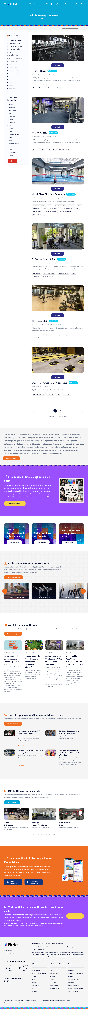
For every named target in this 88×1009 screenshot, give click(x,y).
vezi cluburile (42, 542)
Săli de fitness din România (72, 28)
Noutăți (49, 4)
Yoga (10, 149)
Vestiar (11, 85)
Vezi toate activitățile (13, 577)
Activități (34, 976)
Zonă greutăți (12, 152)
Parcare (11, 64)
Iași (32, 988)
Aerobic (11, 105)
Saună (10, 82)
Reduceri (69, 4)
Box (10, 114)
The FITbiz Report (73, 991)
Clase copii (12, 117)
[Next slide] (83, 591)
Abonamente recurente (15, 40)
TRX (10, 146)
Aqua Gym (12, 108)
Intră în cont (53, 982)
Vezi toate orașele (11, 458)
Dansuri (11, 128)
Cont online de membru (15, 58)
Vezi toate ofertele (12, 724)
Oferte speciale (54, 973)
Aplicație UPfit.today (14, 49)
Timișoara (34, 991)
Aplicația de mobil (73, 979)
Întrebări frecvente (73, 985)
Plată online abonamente (15, 73)
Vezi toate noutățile (12, 634)
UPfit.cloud (33, 1000)
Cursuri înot (12, 123)
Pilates (10, 140)
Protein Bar (12, 76)
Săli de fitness (36, 970)
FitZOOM (52, 979)
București (34, 982)
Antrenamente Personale (15, 43)
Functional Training (14, 134)
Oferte (59, 4)
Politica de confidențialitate (58, 1000)
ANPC (68, 1000)
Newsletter (71, 982)
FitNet (63, 28)
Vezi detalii (57, 65)
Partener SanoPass (14, 70)
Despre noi (71, 970)
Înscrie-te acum (74, 916)
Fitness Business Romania (75, 988)
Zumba (11, 155)
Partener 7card (13, 67)
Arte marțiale (12, 111)
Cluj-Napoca (35, 985)
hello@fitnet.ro (9, 953)
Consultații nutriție (13, 55)
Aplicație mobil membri (15, 46)
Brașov (33, 979)
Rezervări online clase (15, 79)
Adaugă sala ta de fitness (75, 973)
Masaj (10, 137)
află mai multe (69, 543)
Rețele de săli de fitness (39, 973)
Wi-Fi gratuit (12, 88)
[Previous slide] (4, 591)
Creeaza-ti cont (54, 985)
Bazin (10, 52)
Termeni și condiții (44, 1000)
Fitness (11, 131)
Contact (70, 976)
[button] (38, 834)
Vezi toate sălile (11, 802)
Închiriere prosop (13, 61)
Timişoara (30, 1003)
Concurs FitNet (54, 988)
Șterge (13, 161)
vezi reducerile (14, 542)
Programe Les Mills (14, 143)
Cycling (11, 125)
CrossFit (11, 120)
